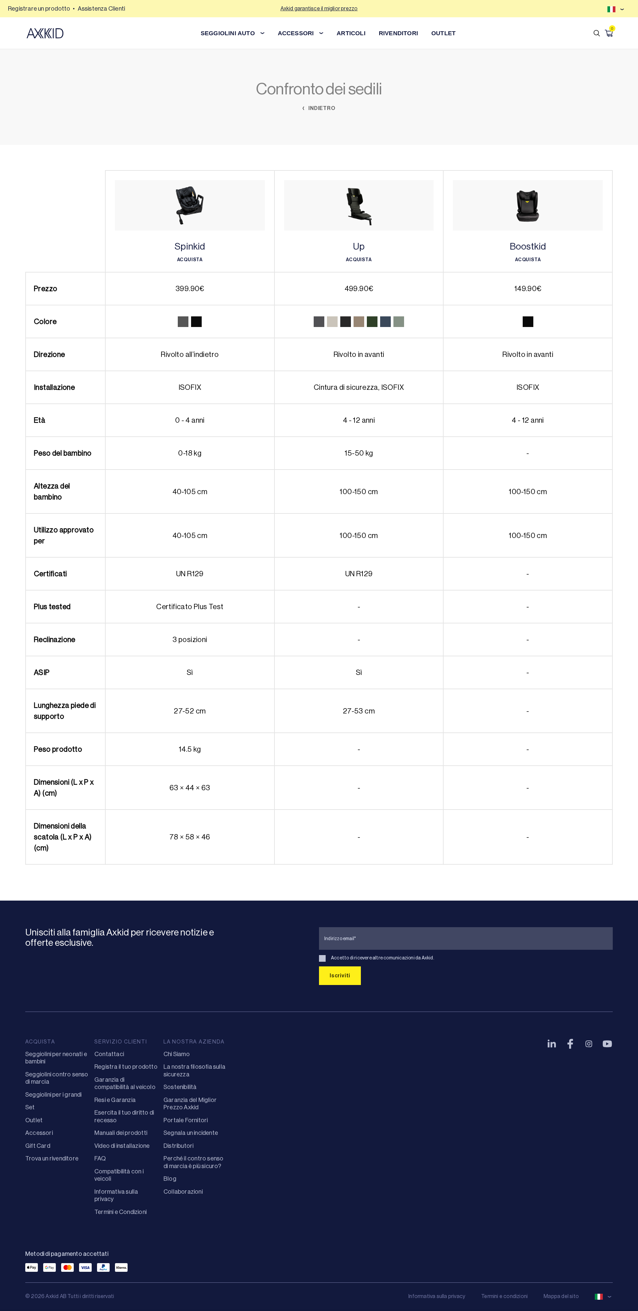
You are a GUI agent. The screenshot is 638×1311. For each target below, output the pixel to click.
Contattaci (109, 1054)
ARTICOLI (351, 33)
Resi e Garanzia (115, 1100)
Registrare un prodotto (39, 8)
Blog (169, 1178)
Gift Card (37, 1146)
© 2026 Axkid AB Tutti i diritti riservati (69, 1296)
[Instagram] (589, 1043)
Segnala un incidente (190, 1133)
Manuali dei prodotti (120, 1133)
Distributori (178, 1146)
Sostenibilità (180, 1087)
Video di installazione (122, 1146)
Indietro (321, 108)
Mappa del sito (561, 1296)
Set (30, 1107)
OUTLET (443, 33)
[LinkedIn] (551, 1043)
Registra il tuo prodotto (126, 1066)
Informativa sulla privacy (436, 1296)
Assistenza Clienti (101, 8)
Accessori (39, 1133)
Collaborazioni (183, 1191)
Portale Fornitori (185, 1120)
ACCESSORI (296, 33)
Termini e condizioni (504, 1296)
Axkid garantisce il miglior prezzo (319, 8)
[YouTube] (607, 1043)
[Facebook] (570, 1043)
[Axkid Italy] (45, 33)
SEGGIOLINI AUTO (228, 33)
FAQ (100, 1158)
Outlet (34, 1120)
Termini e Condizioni (120, 1212)
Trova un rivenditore (51, 1158)
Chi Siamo (176, 1054)
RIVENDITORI (398, 33)
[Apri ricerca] (596, 33)
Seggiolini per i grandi (53, 1094)
